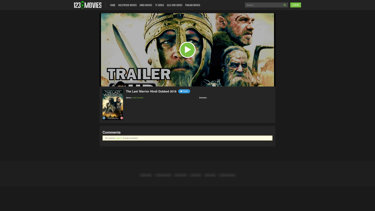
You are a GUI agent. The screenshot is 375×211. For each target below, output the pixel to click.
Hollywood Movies (127, 5)
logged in (119, 138)
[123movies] (87, 4)
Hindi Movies (146, 5)
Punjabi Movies (192, 5)
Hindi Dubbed (137, 97)
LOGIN (296, 4)
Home (112, 5)
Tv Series (159, 5)
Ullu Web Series (174, 5)
